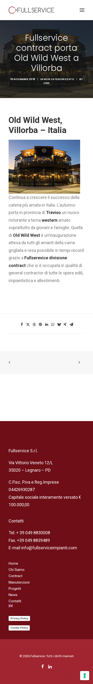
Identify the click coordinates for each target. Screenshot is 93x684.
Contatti (15, 601)
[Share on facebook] (22, 324)
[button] (82, 10)
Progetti (15, 588)
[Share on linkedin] (46, 324)
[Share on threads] (34, 324)
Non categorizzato (59, 79)
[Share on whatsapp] (53, 324)
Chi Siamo (17, 570)
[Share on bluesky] (59, 324)
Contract (15, 576)
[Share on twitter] (28, 324)
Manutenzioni (19, 582)
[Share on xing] (65, 324)
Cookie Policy (19, 627)
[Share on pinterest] (40, 324)
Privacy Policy (19, 618)
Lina (47, 83)
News (13, 595)
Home (13, 563)
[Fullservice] (31, 10)
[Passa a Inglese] (46, 605)
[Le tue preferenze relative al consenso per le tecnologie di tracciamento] (84, 675)
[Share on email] (71, 324)
